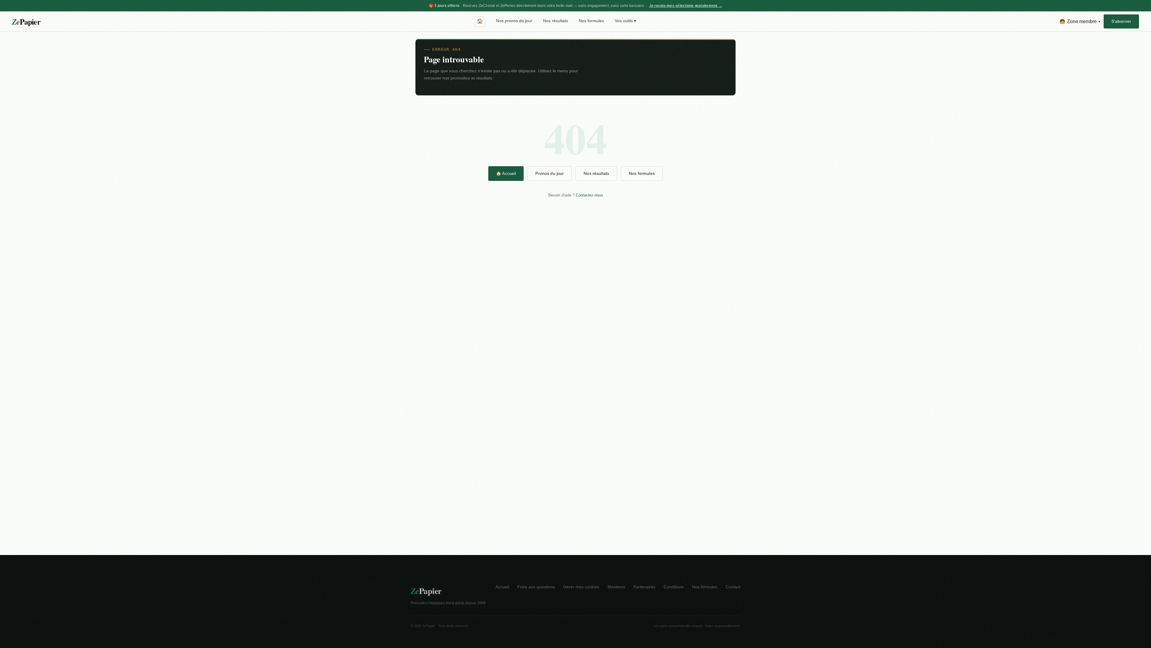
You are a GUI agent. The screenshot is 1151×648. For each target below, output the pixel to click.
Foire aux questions (536, 587)
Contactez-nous (589, 195)
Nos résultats (555, 21)
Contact (733, 587)
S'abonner (1121, 21)
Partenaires (644, 587)
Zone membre (1080, 21)
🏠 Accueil (506, 173)
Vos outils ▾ (625, 21)
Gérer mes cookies (581, 587)
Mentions (616, 587)
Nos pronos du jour (514, 21)
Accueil (502, 587)
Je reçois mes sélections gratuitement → (685, 6)
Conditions (674, 587)
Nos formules (591, 21)
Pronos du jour (549, 173)
